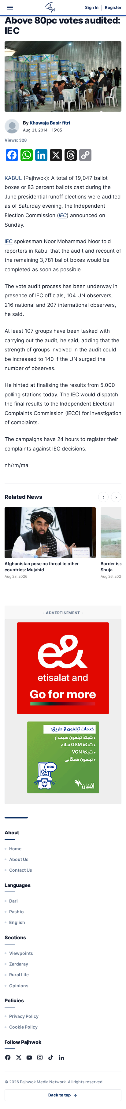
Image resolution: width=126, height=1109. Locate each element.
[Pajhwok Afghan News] (50, 7)
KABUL (13, 178)
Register (113, 7)
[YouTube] (29, 1057)
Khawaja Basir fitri (50, 123)
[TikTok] (50, 1057)
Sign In (91, 7)
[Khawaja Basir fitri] (12, 126)
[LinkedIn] (61, 1057)
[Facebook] (8, 1057)
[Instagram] (40, 1057)
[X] (18, 1057)
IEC (9, 241)
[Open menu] (10, 7)
